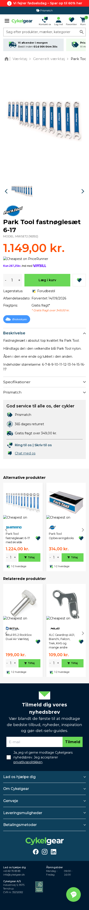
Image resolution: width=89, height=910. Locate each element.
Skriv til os (43, 445)
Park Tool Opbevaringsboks (61, 536)
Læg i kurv (47, 280)
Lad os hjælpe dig (19, 777)
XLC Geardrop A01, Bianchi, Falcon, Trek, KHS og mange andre (62, 641)
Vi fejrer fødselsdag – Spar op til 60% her (47, 3)
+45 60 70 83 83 (11, 871)
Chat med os (25, 453)
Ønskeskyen (19, 319)
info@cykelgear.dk (14, 874)
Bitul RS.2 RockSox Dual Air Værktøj (19, 637)
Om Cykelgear (16, 789)
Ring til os (23, 445)
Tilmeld (72, 742)
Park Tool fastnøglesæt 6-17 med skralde (18, 538)
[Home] (7, 59)
